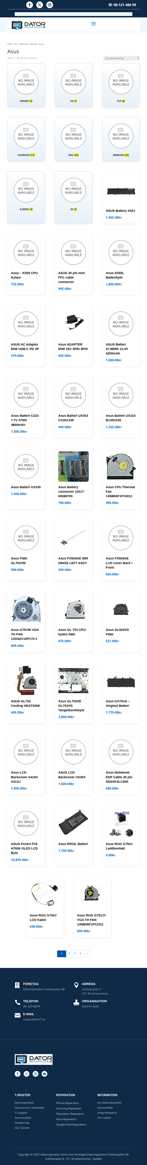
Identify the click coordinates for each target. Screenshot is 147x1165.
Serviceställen (23, 1117)
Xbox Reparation (66, 1119)
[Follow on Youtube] (44, 1074)
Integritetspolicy (107, 1112)
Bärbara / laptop (28, 44)
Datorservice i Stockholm (29, 1107)
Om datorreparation (109, 1102)
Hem (10, 44)
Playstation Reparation (70, 1113)
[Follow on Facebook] (29, 4)
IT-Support (21, 1112)
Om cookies (104, 1117)
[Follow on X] (39, 4)
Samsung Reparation (69, 1108)
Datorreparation (24, 1102)
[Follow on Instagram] (49, 4)
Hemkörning (22, 1122)
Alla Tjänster (22, 1127)
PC (16, 44)
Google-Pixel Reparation (71, 1124)
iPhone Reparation (67, 1103)
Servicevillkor (105, 1107)
